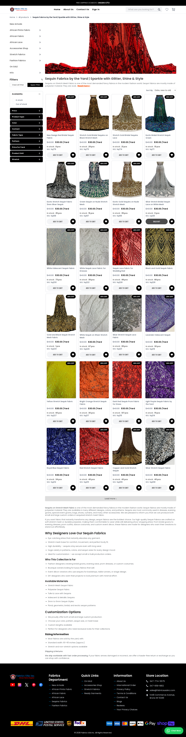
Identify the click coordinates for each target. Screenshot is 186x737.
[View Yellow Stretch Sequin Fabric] (61, 380)
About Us (68, 9)
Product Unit (18, 153)
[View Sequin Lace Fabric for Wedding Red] (127, 246)
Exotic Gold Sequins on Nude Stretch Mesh (126, 203)
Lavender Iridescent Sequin (158, 335)
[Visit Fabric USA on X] (26, 685)
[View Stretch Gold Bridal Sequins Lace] (127, 113)
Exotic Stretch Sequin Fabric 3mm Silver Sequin (59, 203)
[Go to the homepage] (19, 9)
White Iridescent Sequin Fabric (61, 268)
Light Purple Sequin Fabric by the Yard (159, 402)
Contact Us (82, 9)
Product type (18, 117)
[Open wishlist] (167, 9)
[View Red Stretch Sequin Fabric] (94, 446)
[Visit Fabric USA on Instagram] (19, 685)
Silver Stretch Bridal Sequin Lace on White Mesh (158, 203)
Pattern (15, 141)
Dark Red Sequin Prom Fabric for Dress (126, 402)
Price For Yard (18, 147)
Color (14, 123)
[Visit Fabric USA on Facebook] (41, 685)
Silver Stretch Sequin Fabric (158, 468)
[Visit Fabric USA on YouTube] (12, 685)
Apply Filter (35, 85)
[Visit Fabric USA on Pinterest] (34, 685)
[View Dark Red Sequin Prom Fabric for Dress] (127, 380)
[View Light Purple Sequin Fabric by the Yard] (160, 380)
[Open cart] (173, 9)
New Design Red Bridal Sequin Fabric (60, 136)
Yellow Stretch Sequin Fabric (60, 401)
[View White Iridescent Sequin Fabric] (61, 246)
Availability (17, 94)
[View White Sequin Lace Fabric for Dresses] (94, 246)
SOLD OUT (156, 221)
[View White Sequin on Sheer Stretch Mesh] (94, 313)
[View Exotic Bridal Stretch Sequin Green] (160, 113)
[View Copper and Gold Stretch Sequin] (127, 446)
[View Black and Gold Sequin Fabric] (160, 246)
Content (16, 129)
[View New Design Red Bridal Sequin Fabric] (61, 113)
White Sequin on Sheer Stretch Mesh (93, 336)
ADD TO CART (58, 155)
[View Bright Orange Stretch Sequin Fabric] (94, 380)
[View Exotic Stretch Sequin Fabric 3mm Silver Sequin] (61, 180)
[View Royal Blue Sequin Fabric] (61, 446)
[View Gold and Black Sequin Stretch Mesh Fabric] (61, 313)
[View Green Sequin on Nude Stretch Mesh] (94, 180)
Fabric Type (17, 135)
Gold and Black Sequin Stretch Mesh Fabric (61, 336)
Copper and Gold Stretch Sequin (124, 469)
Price (14, 110)
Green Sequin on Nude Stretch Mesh (93, 203)
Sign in (95, 9)
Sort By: (149, 90)
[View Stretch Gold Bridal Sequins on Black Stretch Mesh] (94, 113)
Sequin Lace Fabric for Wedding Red (123, 269)
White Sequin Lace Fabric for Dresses (93, 269)
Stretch (15, 159)
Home (57, 9)
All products (24, 17)
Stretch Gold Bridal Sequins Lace (125, 136)
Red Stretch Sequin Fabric (91, 468)
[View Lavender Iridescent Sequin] (160, 313)
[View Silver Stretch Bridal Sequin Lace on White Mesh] (160, 180)
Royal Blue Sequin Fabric (58, 468)
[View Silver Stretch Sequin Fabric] (160, 446)
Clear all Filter (18, 85)
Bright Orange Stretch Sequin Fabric (93, 402)
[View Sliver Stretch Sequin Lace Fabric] (127, 313)
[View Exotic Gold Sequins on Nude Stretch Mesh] (127, 180)
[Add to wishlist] (73, 155)
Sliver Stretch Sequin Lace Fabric (124, 336)
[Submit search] (159, 9)
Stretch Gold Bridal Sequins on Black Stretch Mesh (94, 136)
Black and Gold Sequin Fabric (159, 268)
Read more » (84, 86)
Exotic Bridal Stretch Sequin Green (158, 136)
